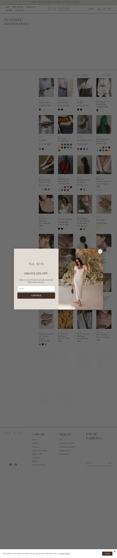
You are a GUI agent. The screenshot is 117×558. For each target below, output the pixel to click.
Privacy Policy (65, 553)
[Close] (115, 551)
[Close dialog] (100, 251)
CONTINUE (36, 295)
